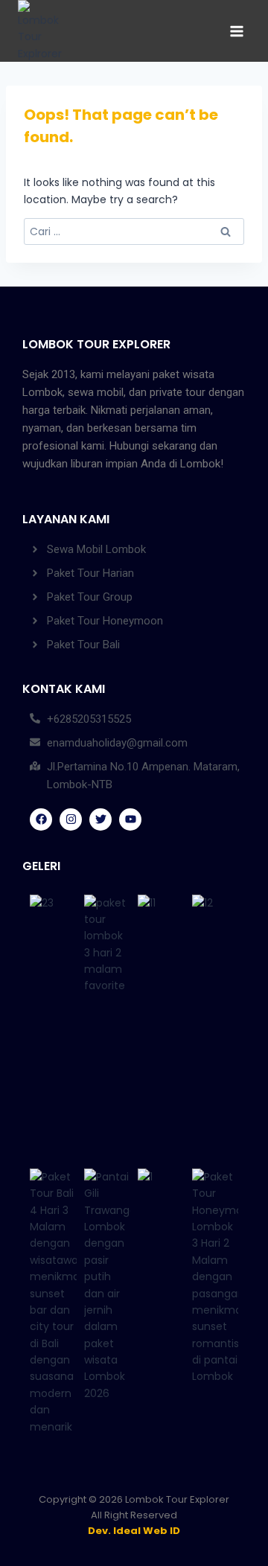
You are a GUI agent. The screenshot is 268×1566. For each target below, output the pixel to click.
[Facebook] (41, 819)
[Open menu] (236, 30)
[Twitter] (100, 819)
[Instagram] (71, 819)
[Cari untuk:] (134, 231)
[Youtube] (130, 819)
